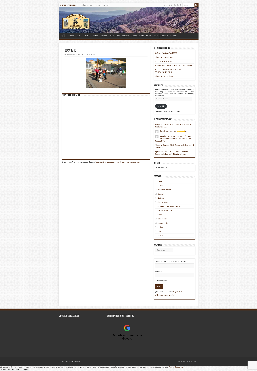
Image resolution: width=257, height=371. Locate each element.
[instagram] (180, 5)
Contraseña (160, 271)
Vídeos (87, 36)
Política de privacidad (102, 5)
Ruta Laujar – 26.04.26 (163, 61)
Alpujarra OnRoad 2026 (164, 57)
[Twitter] (169, 5)
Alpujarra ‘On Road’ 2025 (164, 76)
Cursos (79, 36)
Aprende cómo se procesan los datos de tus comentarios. (117, 162)
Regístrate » (177, 292)
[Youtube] (175, 5)
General (161, 194)
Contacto (173, 36)
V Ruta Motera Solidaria (119, 36)
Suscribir (161, 106)
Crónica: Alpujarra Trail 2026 (166, 53)
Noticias (104, 36)
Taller (156, 36)
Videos (160, 235)
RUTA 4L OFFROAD (165, 211)
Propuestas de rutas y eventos (169, 206)
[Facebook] (167, 5)
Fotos (95, 36)
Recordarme (162, 281)
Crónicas (161, 181)
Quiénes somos (86, 5)
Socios (163, 36)
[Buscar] (196, 5)
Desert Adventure (164, 190)
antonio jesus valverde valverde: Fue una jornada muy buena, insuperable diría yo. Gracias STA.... (173, 138)
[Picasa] (172, 5)
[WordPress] (177, 5)
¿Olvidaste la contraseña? (165, 295)
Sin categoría (163, 223)
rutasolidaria (162, 219)
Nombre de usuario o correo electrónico (171, 262)
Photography (163, 202)
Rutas (71, 36)
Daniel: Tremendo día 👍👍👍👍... (173, 131)
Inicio (63, 35)
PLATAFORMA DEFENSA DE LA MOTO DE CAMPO (173, 66)
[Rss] (164, 5)
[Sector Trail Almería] (129, 20)
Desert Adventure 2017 (141, 36)
